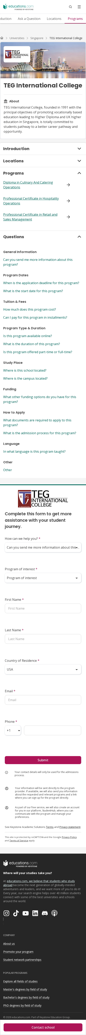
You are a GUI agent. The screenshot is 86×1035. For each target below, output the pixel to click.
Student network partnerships (22, 960)
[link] (65, 38)
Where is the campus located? (25, 378)
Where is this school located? (24, 370)
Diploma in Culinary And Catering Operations (28, 184)
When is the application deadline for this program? (41, 283)
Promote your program (18, 952)
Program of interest (21, 569)
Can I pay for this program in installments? (35, 317)
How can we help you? (22, 538)
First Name (14, 599)
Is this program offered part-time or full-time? (37, 352)
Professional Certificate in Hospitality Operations (31, 200)
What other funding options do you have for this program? (39, 399)
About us (9, 944)
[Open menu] (79, 6)
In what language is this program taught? (34, 451)
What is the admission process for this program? (39, 433)
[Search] (70, 6)
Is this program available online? (27, 336)
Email (10, 691)
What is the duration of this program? (31, 344)
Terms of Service (18, 840)
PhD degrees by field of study (22, 1005)
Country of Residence (22, 660)
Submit (43, 760)
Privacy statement (69, 827)
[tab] (29, 18)
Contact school (43, 1027)
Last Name (14, 630)
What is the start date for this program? (33, 291)
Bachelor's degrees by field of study (26, 997)
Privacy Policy (69, 837)
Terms (50, 827)
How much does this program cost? (29, 309)
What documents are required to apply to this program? (37, 422)
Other (7, 470)
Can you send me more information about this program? (38, 262)
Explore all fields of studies (20, 981)
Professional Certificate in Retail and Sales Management (30, 217)
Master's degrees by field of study (25, 989)
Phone (11, 721)
